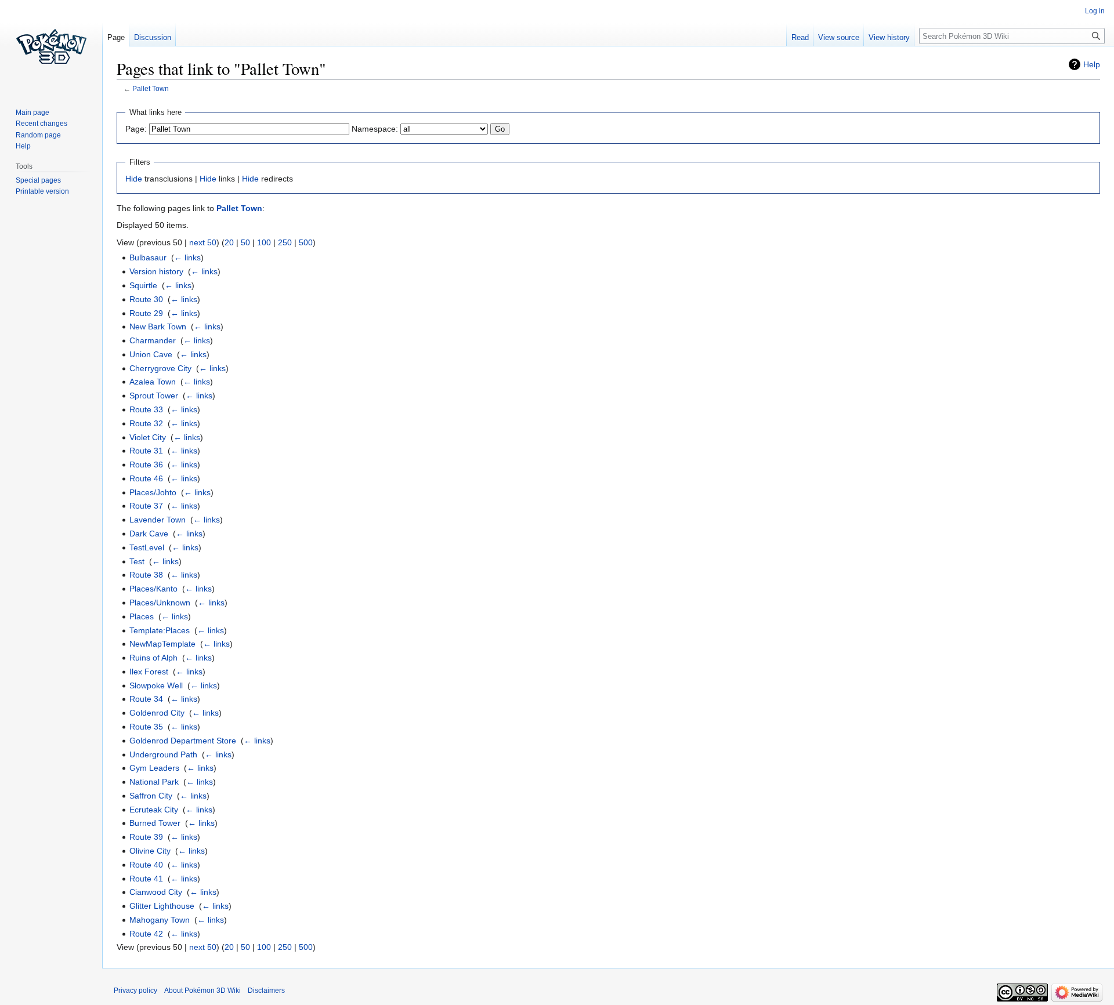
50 (245, 242)
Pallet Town (150, 88)
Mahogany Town (159, 919)
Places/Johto (152, 492)
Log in (1095, 11)
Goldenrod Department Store (182, 740)
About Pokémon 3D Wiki (202, 990)
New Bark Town (157, 326)
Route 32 (146, 423)
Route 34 (146, 698)
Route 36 (146, 464)
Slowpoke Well (156, 685)
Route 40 (146, 864)
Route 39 (146, 836)
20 (229, 242)
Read (800, 37)
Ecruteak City (153, 809)
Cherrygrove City (160, 368)
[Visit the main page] (51, 46)
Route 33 (146, 409)
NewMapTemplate (162, 643)
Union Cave (150, 354)
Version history (156, 271)
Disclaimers (266, 990)
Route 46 (146, 478)
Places (141, 616)
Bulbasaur (148, 257)
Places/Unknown (159, 602)
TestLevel (146, 547)
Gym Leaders (154, 767)
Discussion (152, 37)
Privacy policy (135, 990)
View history (889, 37)
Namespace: (375, 128)
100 (264, 242)
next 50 (202, 242)
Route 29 (146, 313)
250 (285, 242)
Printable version (42, 191)
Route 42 (146, 933)
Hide (133, 178)
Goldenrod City (157, 712)
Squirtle (143, 285)
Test (136, 561)
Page (116, 37)
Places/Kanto (153, 588)
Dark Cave (148, 533)
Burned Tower (154, 823)
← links (187, 257)
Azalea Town (152, 381)
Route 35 (146, 726)
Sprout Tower (153, 395)
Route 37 (146, 505)
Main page (32, 112)
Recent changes (41, 123)
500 (306, 242)
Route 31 (146, 450)
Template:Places (159, 630)
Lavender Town (157, 519)
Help (1091, 64)
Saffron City (150, 795)
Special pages (38, 180)
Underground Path (163, 754)
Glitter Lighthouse (161, 905)
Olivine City (150, 850)
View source (838, 37)
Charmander (152, 340)
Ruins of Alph (153, 657)
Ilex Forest (148, 671)
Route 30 (146, 299)
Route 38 (146, 574)
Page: (136, 128)
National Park (154, 781)
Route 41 (146, 878)
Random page (38, 135)
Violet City (147, 437)
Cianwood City (155, 892)
